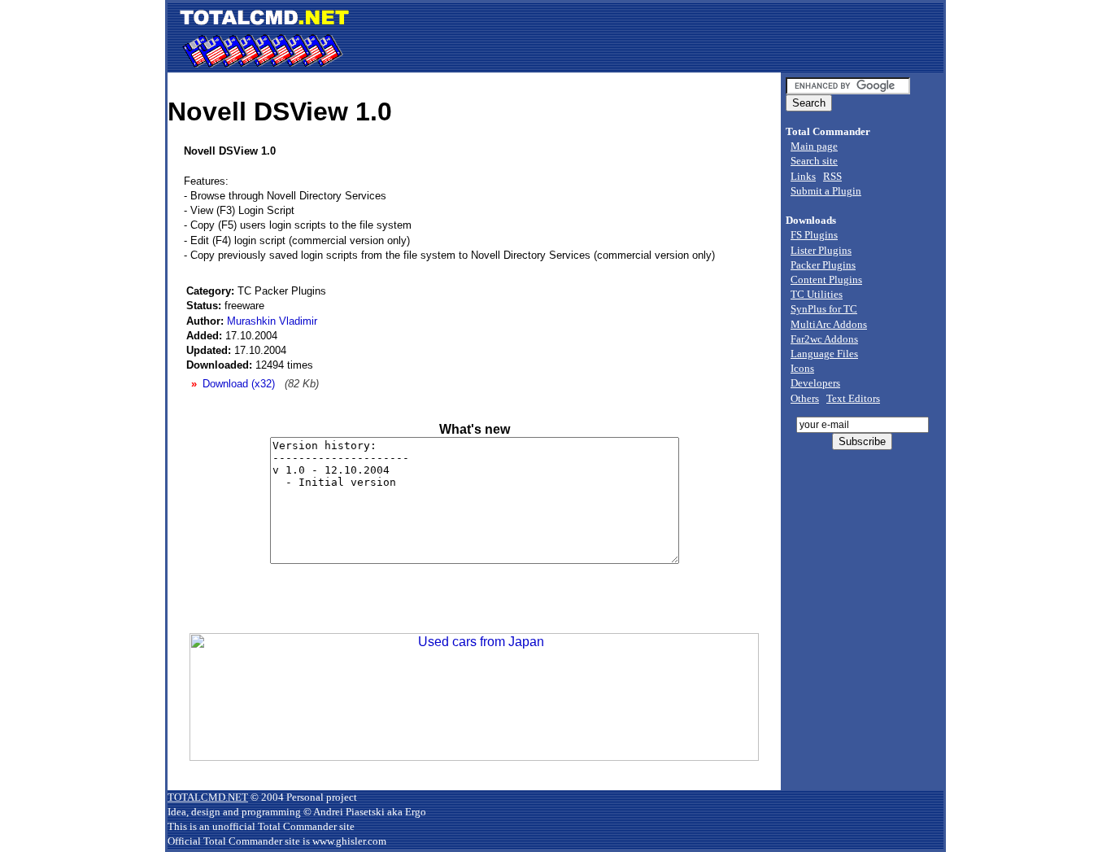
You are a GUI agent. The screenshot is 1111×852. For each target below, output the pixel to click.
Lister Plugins (821, 250)
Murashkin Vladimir (272, 321)
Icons (802, 368)
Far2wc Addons (824, 339)
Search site (814, 161)
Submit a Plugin (826, 191)
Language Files (824, 353)
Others (805, 398)
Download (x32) (239, 384)
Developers (815, 383)
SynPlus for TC (824, 309)
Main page (814, 146)
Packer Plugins (823, 265)
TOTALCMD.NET (208, 797)
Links (803, 176)
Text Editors (853, 398)
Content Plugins (826, 279)
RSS (832, 176)
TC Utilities (817, 294)
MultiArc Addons (829, 324)
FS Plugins (814, 235)
